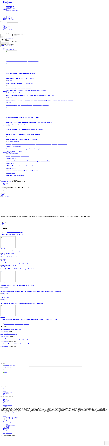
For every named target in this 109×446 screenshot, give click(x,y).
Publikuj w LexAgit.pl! (7, 26)
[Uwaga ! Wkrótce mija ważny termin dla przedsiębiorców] (11, 71)
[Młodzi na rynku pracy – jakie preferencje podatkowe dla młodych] (13, 146)
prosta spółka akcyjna (10, 6)
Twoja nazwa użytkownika (17, 34)
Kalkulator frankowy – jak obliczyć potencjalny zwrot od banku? (18, 285)
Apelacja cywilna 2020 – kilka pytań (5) (15, 232)
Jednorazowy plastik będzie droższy (15, 175)
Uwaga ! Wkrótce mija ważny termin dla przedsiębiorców (20, 73)
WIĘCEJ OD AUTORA (18, 234)
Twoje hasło (14, 35)
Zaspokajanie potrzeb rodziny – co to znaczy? (17, 156)
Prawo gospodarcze (7, 405)
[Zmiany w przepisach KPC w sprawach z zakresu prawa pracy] (9, 136)
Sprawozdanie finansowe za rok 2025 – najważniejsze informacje (22, 61)
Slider (4, 184)
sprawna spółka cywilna (10, 8)
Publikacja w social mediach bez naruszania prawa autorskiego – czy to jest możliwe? (28, 161)
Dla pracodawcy (9, 16)
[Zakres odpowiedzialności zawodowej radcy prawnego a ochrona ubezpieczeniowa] (4, 259)
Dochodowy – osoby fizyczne (12, 10)
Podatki (5, 403)
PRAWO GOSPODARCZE (9, 2)
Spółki (7, 4)
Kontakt (4, 394)
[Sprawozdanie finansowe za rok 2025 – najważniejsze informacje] (11, 58)
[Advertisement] (38, 206)
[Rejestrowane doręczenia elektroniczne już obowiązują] (14, 75)
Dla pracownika (9, 17)
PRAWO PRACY (6, 15)
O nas (4, 25)
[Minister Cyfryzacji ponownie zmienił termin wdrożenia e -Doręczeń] (9, 131)
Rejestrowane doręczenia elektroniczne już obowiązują (20, 78)
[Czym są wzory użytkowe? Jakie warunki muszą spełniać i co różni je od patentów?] (4, 299)
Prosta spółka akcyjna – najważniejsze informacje (18, 88)
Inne (6, 12)
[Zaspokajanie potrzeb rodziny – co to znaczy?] (12, 153)
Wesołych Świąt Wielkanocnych (9, 256)
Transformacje (8, 426)
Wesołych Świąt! (5, 297)
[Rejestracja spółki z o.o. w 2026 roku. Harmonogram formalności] (9, 265)
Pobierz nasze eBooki (7, 29)
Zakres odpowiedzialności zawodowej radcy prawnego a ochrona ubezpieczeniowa (22, 263)
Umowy (7, 427)
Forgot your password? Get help (7, 38)
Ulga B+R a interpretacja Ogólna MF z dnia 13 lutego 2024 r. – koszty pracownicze (27, 105)
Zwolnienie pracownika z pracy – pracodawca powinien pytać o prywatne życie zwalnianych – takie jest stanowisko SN (36, 144)
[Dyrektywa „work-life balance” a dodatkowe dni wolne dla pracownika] (9, 127)
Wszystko (7, 90)
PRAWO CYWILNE (7, 18)
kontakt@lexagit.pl (4, 331)
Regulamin (5, 27)
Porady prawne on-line (7, 433)
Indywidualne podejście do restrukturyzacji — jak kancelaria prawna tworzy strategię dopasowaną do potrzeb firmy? (31, 291)
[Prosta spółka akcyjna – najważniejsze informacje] (7, 85)
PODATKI (5, 9)
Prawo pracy (5, 429)
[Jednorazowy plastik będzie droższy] (10, 173)
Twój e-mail (14, 41)
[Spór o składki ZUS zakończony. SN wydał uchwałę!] (9, 80)
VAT (6, 14)
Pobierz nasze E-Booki (7, 392)
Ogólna (5, 401)
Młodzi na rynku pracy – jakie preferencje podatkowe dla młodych (23, 149)
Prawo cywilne (7, 402)
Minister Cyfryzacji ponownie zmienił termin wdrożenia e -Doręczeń (23, 134)
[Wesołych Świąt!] (4, 293)
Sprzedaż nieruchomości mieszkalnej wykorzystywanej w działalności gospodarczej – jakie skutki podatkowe (29, 319)
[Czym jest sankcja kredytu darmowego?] (8, 247)
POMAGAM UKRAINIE (8, 19)
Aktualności (5, 1)
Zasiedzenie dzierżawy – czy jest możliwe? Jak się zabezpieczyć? (22, 170)
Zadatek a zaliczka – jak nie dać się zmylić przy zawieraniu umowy (23, 165)
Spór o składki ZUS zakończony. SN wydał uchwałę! (19, 83)
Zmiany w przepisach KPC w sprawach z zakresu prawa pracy (22, 139)
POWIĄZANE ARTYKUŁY (7, 234)
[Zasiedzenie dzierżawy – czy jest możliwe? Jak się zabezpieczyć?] (11, 168)
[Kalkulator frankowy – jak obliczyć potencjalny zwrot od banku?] (8, 281)
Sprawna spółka (6, 393)
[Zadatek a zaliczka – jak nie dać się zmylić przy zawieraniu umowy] (10, 163)
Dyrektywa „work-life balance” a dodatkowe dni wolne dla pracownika (24, 129)
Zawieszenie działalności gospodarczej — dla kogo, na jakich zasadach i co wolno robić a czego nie (31, 95)
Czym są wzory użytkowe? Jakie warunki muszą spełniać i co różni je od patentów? (22, 303)
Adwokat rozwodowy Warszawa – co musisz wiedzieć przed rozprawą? (22, 230)
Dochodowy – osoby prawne (11, 11)
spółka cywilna (9, 7)
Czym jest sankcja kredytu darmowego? (11, 251)
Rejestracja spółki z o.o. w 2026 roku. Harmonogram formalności (17, 268)
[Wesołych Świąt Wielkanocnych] (7, 253)
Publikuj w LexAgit (7, 389)
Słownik (4, 28)
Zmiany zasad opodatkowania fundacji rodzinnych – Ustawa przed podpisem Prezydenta (29, 122)
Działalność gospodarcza (10, 3)
